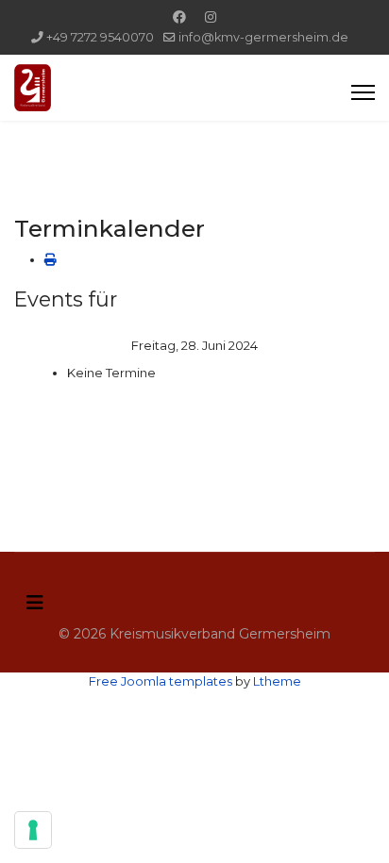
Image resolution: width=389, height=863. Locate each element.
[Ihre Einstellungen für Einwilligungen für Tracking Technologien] (33, 830)
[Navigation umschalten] (35, 603)
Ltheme (277, 681)
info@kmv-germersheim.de (263, 37)
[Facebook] (179, 16)
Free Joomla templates (160, 681)
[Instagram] (210, 16)
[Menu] (363, 92)
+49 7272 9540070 (100, 37)
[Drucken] (50, 259)
